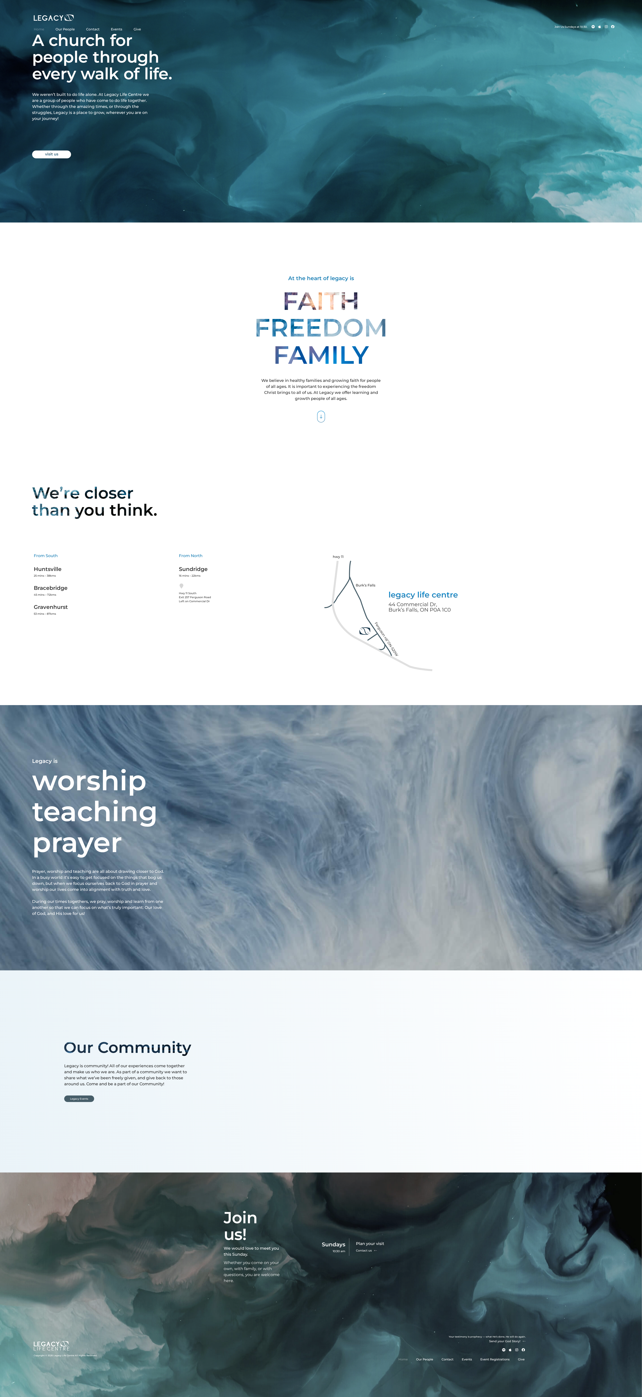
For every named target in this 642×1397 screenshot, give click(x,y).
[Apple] (599, 26)
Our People (65, 29)
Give (137, 29)
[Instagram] (606, 26)
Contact (92, 29)
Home (39, 29)
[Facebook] (612, 26)
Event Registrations (495, 1359)
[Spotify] (593, 26)
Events (116, 29)
